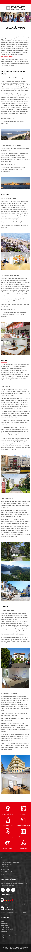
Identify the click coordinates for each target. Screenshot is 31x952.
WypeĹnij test (4, 923)
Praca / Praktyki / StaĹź (7, 929)
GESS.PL (24, 948)
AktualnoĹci (4, 931)
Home (2, 921)
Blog (2, 933)
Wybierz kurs (4, 925)
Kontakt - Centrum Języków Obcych (10, 862)
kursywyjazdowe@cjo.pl (7, 56)
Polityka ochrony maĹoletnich (9, 935)
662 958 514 (8, 871)
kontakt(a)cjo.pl (5, 874)
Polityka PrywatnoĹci (6, 937)
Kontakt (3, 939)
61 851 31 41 (6, 869)
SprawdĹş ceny (5, 927)
